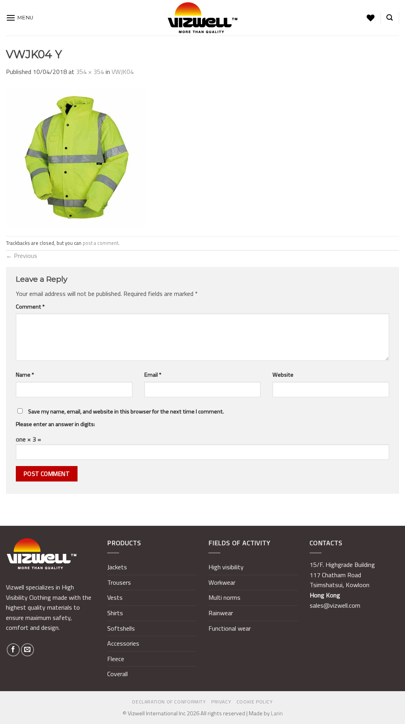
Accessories (123, 643)
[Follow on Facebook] (13, 649)
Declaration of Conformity (169, 701)
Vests (115, 597)
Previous (21, 255)
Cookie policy (255, 701)
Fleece (115, 658)
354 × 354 (90, 71)
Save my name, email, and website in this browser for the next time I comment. (126, 411)
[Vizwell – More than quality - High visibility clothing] (202, 18)
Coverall (117, 674)
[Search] (389, 17)
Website (283, 374)
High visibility (226, 567)
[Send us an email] (27, 649)
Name (25, 374)
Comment (30, 306)
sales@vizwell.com (335, 605)
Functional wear (229, 628)
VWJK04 (123, 71)
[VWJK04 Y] (76, 156)
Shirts (115, 613)
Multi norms (224, 597)
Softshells (121, 628)
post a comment (100, 243)
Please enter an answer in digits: (55, 424)
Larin (277, 713)
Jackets (117, 567)
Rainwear (220, 613)
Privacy (221, 701)
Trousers (119, 582)
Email (152, 374)
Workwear (221, 582)
